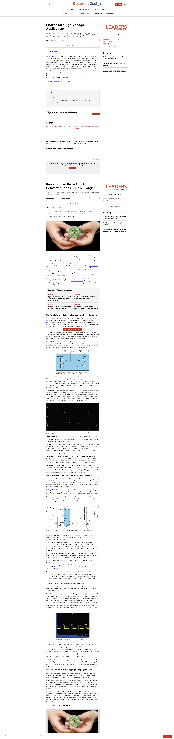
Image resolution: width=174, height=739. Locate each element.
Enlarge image (52, 51)
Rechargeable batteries (53, 500)
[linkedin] (70, 45)
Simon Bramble (50, 198)
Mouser (105, 43)
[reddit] (75, 45)
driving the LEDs (53, 275)
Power (47, 180)
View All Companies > (115, 47)
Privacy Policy (44, 735)
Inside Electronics (109, 13)
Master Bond (106, 41)
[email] (77, 45)
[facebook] (68, 45)
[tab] (50, 153)
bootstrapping (50, 285)
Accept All (167, 736)
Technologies (63, 13)
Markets (72, 13)
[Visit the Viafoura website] (96, 159)
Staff (47, 40)
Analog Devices (66, 198)
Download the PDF (54, 727)
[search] (50, 4)
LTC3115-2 (73, 347)
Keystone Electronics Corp (110, 39)
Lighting (48, 20)
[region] (73, 156)
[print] (99, 45)
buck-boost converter (77, 283)
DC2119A (51, 347)
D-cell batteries (93, 266)
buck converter (78, 504)
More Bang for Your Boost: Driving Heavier (83, 583)
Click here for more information (63, 81)
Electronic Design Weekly (84, 13)
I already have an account (73, 170)
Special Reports (97, 13)
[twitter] (72, 45)
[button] (47, 4)
